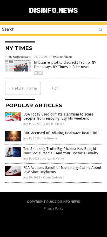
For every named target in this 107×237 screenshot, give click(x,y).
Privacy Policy (53, 208)
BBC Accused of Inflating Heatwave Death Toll (61, 133)
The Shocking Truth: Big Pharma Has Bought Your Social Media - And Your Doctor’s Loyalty (60, 151)
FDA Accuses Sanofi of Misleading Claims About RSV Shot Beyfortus (62, 170)
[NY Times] (53, 15)
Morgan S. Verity (53, 158)
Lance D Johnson (53, 124)
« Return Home (23, 88)
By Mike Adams (62, 57)
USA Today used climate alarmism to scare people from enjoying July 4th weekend (58, 116)
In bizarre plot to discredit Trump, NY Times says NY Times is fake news (65, 64)
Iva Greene (50, 138)
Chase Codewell (53, 177)
